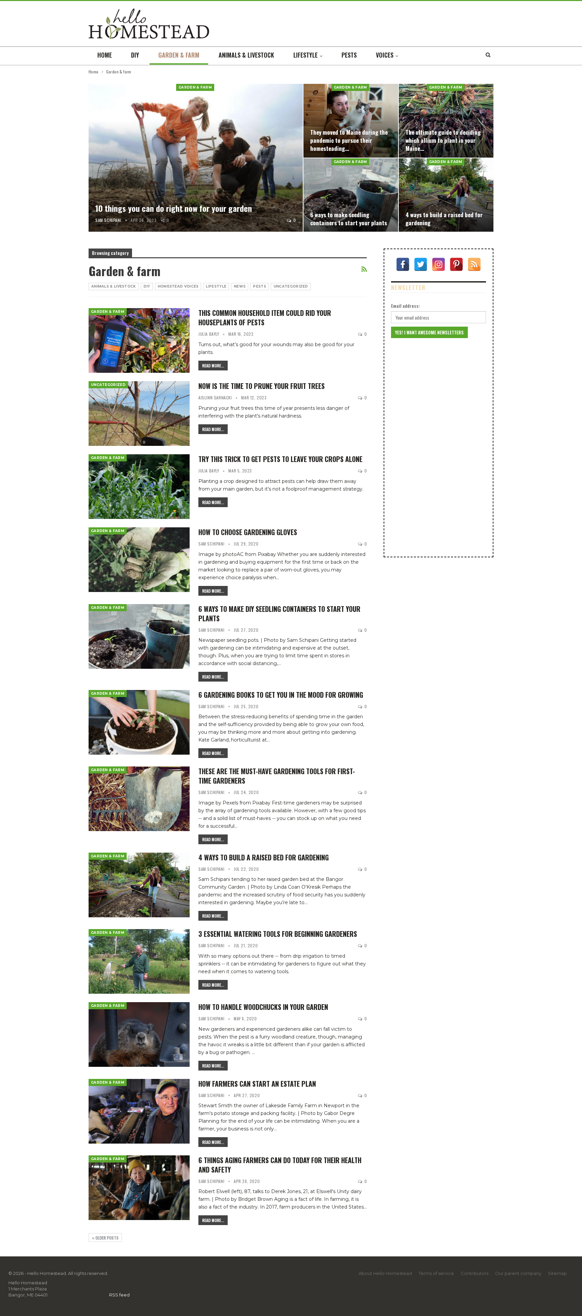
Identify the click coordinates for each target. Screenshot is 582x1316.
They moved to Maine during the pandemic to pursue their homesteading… (349, 140)
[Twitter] (420, 264)
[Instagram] (438, 264)
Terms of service (436, 1273)
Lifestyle (305, 55)
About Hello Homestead (385, 1273)
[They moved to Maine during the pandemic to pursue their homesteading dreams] (351, 121)
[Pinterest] (456, 264)
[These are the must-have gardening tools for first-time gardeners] (139, 798)
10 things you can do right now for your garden (173, 208)
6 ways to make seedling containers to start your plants (348, 218)
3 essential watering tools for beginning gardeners (277, 934)
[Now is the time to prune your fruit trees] (139, 413)
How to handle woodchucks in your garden (263, 1007)
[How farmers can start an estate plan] (139, 1111)
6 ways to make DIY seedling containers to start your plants (279, 613)
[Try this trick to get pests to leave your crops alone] (139, 486)
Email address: (405, 305)
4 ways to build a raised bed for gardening (444, 218)
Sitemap (557, 1273)
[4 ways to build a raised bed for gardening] (446, 195)
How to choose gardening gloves (247, 532)
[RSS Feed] (474, 264)
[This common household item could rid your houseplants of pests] (139, 340)
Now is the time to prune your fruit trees (261, 386)
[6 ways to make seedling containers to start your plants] (351, 195)
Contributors (474, 1273)
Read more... (213, 365)
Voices (384, 55)
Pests (349, 55)
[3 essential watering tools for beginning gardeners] (139, 961)
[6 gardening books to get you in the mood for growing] (139, 722)
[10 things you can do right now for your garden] (195, 158)
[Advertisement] (438, 448)
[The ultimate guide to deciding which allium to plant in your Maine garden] (446, 121)
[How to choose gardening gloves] (139, 559)
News (240, 286)
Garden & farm (178, 55)
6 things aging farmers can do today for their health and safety (279, 1165)
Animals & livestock (246, 55)
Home (104, 55)
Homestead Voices (178, 286)
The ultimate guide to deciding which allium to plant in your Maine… (443, 140)
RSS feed (119, 1294)
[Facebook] (403, 264)
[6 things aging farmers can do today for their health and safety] (139, 1187)
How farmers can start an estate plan (257, 1084)
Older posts (106, 1238)
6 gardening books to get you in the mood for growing (280, 695)
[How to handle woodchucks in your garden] (139, 1034)
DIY (135, 55)
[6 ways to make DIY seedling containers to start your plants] (139, 636)
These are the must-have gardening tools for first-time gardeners (276, 776)
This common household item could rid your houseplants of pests (264, 317)
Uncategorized (290, 286)
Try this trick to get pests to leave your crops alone (280, 459)
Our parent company (518, 1273)
